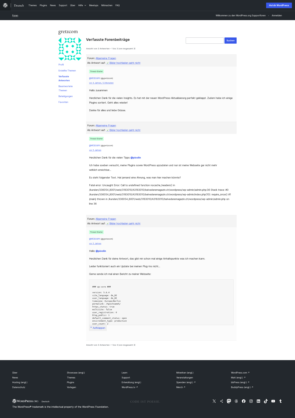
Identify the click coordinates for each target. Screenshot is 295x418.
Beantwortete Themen (66, 88)
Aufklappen (99, 327)
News (15, 377)
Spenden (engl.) (186, 382)
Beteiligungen (66, 96)
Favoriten (63, 102)
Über (14, 372)
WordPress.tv (130, 387)
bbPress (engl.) (240, 382)
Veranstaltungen (184, 377)
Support (126, 377)
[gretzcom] (69, 49)
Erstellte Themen (67, 70)
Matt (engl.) (238, 377)
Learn (124, 372)
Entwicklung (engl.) (131, 382)
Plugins (70, 382)
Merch (180, 387)
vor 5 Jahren (95, 150)
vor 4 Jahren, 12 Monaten (101, 83)
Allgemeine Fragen (106, 58)
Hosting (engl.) (20, 382)
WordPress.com (240, 372)
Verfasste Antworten (64, 78)
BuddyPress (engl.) (242, 387)
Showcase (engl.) (76, 372)
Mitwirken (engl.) (185, 372)
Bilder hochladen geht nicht (124, 62)
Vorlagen (71, 387)
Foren (15, 15)
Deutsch (45, 401)
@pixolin (135, 157)
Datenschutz (18, 387)
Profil (61, 64)
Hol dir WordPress (279, 5)
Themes (71, 377)
